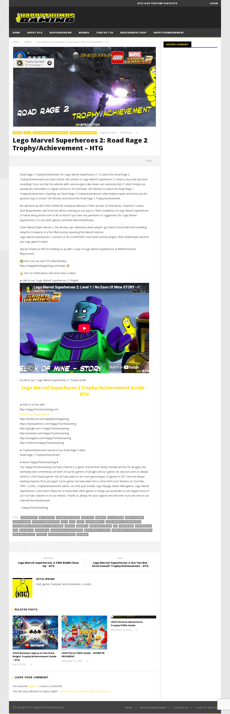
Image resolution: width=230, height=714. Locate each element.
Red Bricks (26, 530)
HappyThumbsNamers (169, 32)
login (214, 3)
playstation (143, 526)
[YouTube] (190, 3)
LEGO (27, 132)
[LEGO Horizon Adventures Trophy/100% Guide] (133, 617)
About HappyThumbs (153, 707)
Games (27, 42)
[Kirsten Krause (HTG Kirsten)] (4, 245)
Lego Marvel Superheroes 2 (51, 132)
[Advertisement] (194, 80)
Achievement (29, 517)
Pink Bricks (126, 526)
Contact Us (104, 32)
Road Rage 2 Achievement (66, 530)
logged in (33, 686)
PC (115, 526)
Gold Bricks (115, 517)
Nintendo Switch (100, 526)
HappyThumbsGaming (46, 521)
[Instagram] (4, 227)
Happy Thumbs (134, 517)
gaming (100, 517)
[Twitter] (196, 3)
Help (64, 521)
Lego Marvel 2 (95, 521)
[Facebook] (183, 3)
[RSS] (4, 236)
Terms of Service (206, 707)
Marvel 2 (82, 526)
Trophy (41, 534)
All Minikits (47, 517)
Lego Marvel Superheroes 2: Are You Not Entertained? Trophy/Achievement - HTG (120, 562)
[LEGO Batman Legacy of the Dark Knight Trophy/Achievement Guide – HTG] (35, 633)
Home (16, 32)
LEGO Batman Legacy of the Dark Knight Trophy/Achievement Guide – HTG (34, 656)
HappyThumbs (21, 521)
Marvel (69, 526)
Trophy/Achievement (83, 132)
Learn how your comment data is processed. (85, 691)
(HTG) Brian (126, 132)
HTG (72, 521)
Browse (84, 32)
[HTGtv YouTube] (4, 200)
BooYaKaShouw (61, 32)
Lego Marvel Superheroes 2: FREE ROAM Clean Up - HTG (48, 562)
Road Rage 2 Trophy (97, 530)
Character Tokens (68, 517)
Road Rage (42, 530)
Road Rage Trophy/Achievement (132, 530)
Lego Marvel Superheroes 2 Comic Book (38, 526)
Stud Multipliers (23, 534)
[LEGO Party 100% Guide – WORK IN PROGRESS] (84, 633)
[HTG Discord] (4, 209)
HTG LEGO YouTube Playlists (157, 3)
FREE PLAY (87, 517)
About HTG (34, 32)
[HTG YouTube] (4, 191)
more (149, 160)
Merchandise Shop (133, 32)
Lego (80, 521)
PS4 (15, 530)
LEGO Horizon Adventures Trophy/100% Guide (127, 623)
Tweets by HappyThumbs (34, 414)
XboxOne (82, 534)
